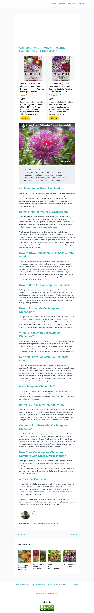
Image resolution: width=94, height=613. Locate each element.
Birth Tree (71, 4)
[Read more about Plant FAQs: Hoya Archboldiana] (54, 556)
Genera (53, 4)
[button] (47, 4)
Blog (32, 585)
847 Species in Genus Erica (69, 566)
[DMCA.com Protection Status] (47, 608)
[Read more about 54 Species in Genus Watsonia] (39, 556)
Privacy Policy (40, 585)
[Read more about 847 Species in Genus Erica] (69, 556)
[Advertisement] (47, 32)
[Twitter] (47, 602)
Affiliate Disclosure (53, 585)
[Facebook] (44, 602)
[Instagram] (50, 602)
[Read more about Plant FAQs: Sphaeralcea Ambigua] (24, 556)
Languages (81, 4)
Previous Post (20, 534)
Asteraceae (48, 201)
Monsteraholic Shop (22, 585)
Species (62, 4)
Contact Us (65, 585)
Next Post (75, 534)
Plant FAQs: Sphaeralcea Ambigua (23, 567)
